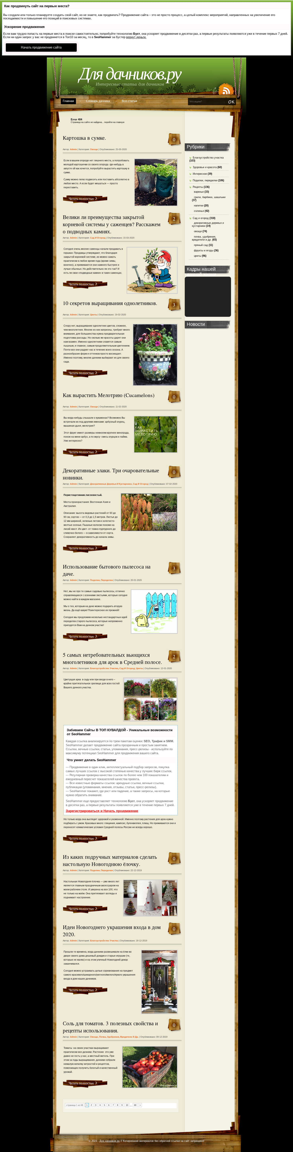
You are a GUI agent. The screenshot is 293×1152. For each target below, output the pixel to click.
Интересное (200, 173)
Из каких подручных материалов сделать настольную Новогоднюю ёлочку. (110, 860)
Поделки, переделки (101, 580)
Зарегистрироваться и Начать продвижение (102, 811)
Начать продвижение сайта (41, 47)
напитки (198, 205)
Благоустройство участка (104, 668)
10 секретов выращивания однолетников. (110, 303)
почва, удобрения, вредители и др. (119, 1037)
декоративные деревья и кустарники (111, 484)
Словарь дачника (98, 101)
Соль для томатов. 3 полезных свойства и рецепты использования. (110, 1027)
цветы (93, 314)
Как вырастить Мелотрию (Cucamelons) (108, 395)
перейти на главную (114, 122)
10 (127, 1105)
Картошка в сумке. (84, 137)
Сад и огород (97, 238)
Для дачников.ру (130, 73)
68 (135, 1105)
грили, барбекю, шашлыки (209, 197)
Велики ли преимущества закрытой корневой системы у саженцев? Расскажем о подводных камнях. (111, 224)
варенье (199, 191)
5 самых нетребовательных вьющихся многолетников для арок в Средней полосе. (112, 658)
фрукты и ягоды (203, 250)
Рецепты (198, 186)
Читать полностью (81, 198)
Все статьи (129, 101)
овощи (94, 149)
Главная (68, 101)
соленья (199, 210)
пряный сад (201, 245)
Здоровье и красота (205, 167)
